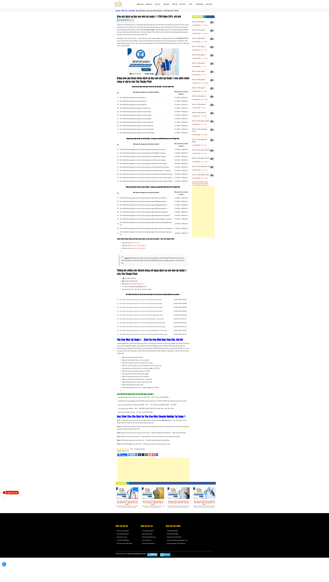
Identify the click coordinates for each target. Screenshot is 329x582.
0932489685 (196, 41)
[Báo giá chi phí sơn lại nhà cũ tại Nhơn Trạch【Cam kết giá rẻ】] (204, 493)
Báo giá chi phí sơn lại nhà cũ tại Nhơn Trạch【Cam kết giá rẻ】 (204, 503)
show (131, 20)
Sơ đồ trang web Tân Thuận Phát (176, 543)
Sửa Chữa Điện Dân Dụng (149, 537)
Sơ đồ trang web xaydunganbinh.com (177, 540)
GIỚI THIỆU (209, 4)
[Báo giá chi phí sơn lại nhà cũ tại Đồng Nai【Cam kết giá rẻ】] (179, 493)
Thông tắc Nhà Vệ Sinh (148, 543)
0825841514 (196, 50)
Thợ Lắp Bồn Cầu (146, 540)
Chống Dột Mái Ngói (172, 530)
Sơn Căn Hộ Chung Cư (123, 534)
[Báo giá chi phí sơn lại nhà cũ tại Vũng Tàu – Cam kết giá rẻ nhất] (127, 493)
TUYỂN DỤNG (199, 4)
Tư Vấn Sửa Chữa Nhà (123, 540)
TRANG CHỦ (139, 4)
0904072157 (196, 116)
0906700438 (196, 91)
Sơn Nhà (132, 11)
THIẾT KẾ (174, 4)
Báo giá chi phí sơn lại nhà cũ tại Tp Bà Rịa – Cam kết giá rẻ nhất (153, 503)
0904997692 (196, 33)
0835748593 (196, 74)
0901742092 (196, 107)
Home (118, 11)
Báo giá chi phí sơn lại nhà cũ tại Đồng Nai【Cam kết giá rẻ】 (178, 502)
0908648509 (196, 145)
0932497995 (196, 58)
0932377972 (196, 83)
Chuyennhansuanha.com (137, 284)
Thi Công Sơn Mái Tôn (148, 530)
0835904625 (196, 25)
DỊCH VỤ (157, 4)
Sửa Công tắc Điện (147, 534)
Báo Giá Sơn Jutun (122, 537)
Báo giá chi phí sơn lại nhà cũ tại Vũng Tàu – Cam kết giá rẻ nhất (127, 503)
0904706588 (196, 178)
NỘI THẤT (183, 4)
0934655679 (196, 99)
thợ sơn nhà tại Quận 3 (139, 248)
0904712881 (196, 170)
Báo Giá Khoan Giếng (172, 534)
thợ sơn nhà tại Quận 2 (139, 245)
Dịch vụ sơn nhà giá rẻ (123, 530)
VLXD (190, 4)
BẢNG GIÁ (149, 4)
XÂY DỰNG (166, 4)
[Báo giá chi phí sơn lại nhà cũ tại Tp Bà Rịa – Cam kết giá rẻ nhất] (153, 493)
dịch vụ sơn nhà (135, 243)
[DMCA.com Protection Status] (152, 554)
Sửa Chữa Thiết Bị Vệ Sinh (174, 537)
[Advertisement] (153, 471)
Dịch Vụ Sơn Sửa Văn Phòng (124, 543)
